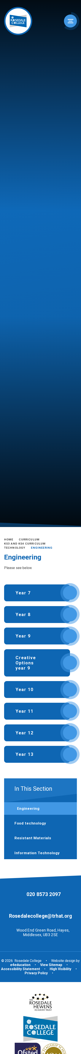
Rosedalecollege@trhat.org (40, 916)
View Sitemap (51, 965)
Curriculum (29, 539)
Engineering (41, 547)
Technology (14, 547)
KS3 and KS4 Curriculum (25, 543)
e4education (20, 965)
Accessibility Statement (20, 969)
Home (8, 539)
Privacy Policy (36, 973)
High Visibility (60, 969)
